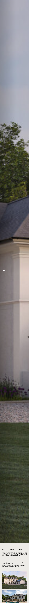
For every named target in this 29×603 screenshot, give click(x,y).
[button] (26, 2)
